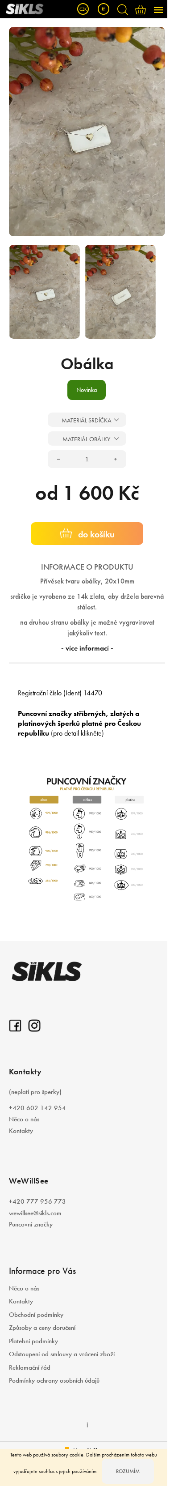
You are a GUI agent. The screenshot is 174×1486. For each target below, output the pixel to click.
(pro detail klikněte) (77, 733)
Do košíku (96, 534)
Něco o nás (24, 1119)
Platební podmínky (33, 1341)
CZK (83, 9)
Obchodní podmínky (36, 1314)
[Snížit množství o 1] (58, 459)
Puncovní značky (31, 1224)
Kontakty (21, 1130)
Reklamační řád (29, 1367)
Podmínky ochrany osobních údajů (54, 1380)
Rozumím (128, 1471)
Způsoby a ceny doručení (42, 1327)
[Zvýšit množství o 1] (115, 459)
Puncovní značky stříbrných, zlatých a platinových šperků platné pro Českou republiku (79, 723)
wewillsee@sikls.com (35, 1213)
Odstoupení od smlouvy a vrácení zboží (62, 1354)
